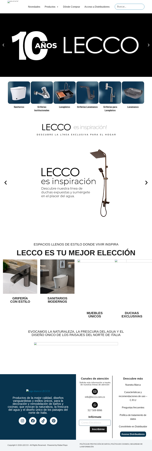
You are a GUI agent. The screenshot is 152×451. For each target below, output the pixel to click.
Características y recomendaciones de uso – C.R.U (133, 396)
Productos (50, 6)
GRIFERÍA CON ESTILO (20, 299)
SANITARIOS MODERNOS (57, 299)
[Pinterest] (53, 421)
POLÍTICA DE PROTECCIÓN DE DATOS (95, 444)
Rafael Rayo (62, 445)
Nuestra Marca (133, 385)
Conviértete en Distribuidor (133, 426)
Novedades (34, 6)
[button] (3, 45)
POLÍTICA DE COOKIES (120, 444)
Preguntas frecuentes (133, 407)
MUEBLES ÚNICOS (95, 314)
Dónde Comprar (71, 6)
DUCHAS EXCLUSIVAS (132, 314)
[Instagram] (22, 421)
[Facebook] (33, 421)
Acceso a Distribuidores (97, 6)
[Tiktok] (43, 421)
